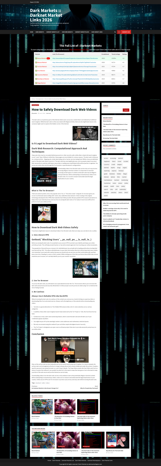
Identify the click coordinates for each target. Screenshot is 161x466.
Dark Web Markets (67, 32)
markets (116, 180)
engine (125, 167)
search (106, 189)
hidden (119, 174)
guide (105, 174)
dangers (119, 164)
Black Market (42, 406)
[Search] (115, 32)
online (126, 183)
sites (111, 189)
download (38, 383)
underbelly (123, 189)
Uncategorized (35, 105)
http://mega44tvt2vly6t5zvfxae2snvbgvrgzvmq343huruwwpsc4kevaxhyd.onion (76, 83)
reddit (112, 186)
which (126, 192)
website (106, 192)
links (118, 177)
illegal (125, 174)
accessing (113, 158)
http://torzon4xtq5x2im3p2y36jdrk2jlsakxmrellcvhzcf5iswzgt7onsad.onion (74, 66)
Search (105, 105)
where (120, 192)
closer (119, 161)
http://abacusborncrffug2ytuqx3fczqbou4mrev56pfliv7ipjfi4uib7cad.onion (74, 62)
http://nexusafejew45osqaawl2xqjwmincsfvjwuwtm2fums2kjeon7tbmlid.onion (75, 58)
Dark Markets (40, 32)
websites (113, 192)
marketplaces (108, 180)
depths (113, 167)
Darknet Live (126, 32)
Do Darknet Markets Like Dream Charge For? (45, 387)
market (124, 177)
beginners (107, 161)
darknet (106, 167)
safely (43, 383)
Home (31, 32)
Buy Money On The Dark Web (111, 135)
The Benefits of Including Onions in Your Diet (64, 406)
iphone (113, 177)
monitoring (124, 180)
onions (120, 183)
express (114, 170)
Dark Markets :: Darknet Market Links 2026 (46, 15)
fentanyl (121, 170)
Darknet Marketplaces (82, 32)
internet (106, 177)
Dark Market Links (96, 32)
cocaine (126, 161)
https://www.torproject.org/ (79, 50)
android (120, 158)
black (113, 161)
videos (47, 383)
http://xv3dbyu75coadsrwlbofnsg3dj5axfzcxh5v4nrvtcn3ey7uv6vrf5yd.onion (75, 75)
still (116, 189)
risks (117, 186)
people (106, 186)
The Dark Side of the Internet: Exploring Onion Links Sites (87, 406)
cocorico (106, 164)
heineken (112, 174)
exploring (107, 170)
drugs (118, 167)
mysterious (107, 183)
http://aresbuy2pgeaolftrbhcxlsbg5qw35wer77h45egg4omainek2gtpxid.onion (75, 70)
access (106, 158)
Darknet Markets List (52, 32)
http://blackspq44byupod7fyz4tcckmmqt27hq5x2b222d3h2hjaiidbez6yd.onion (76, 79)
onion (114, 183)
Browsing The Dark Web (110, 138)
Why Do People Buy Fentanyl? (89, 387)
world (105, 195)
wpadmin (35, 113)
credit (113, 164)
